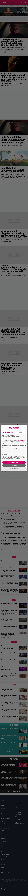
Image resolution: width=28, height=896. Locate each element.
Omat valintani (14, 465)
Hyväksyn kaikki (14, 462)
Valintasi (20, 432)
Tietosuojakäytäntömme (14, 468)
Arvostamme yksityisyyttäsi (8, 432)
